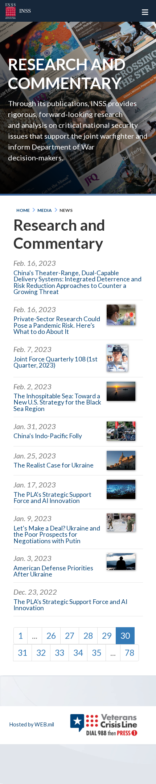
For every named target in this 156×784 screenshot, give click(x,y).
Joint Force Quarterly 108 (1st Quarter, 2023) (55, 362)
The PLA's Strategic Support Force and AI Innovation (52, 497)
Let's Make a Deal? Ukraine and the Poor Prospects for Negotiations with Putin (56, 534)
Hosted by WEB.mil (31, 724)
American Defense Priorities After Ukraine (53, 571)
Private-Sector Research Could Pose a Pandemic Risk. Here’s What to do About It (56, 325)
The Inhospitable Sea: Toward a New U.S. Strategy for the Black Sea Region (57, 402)
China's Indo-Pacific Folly (47, 436)
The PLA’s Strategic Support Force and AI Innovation (70, 605)
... (34, 635)
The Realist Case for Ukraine (53, 465)
